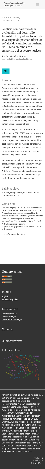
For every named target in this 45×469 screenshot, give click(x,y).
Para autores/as (9, 317)
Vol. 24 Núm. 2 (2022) (10, 18)
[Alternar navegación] (37, 4)
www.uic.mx (21, 413)
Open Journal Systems (12, 341)
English (5, 296)
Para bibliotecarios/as (12, 320)
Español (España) (10, 299)
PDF (5, 71)
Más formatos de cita (14, 234)
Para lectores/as (9, 314)
